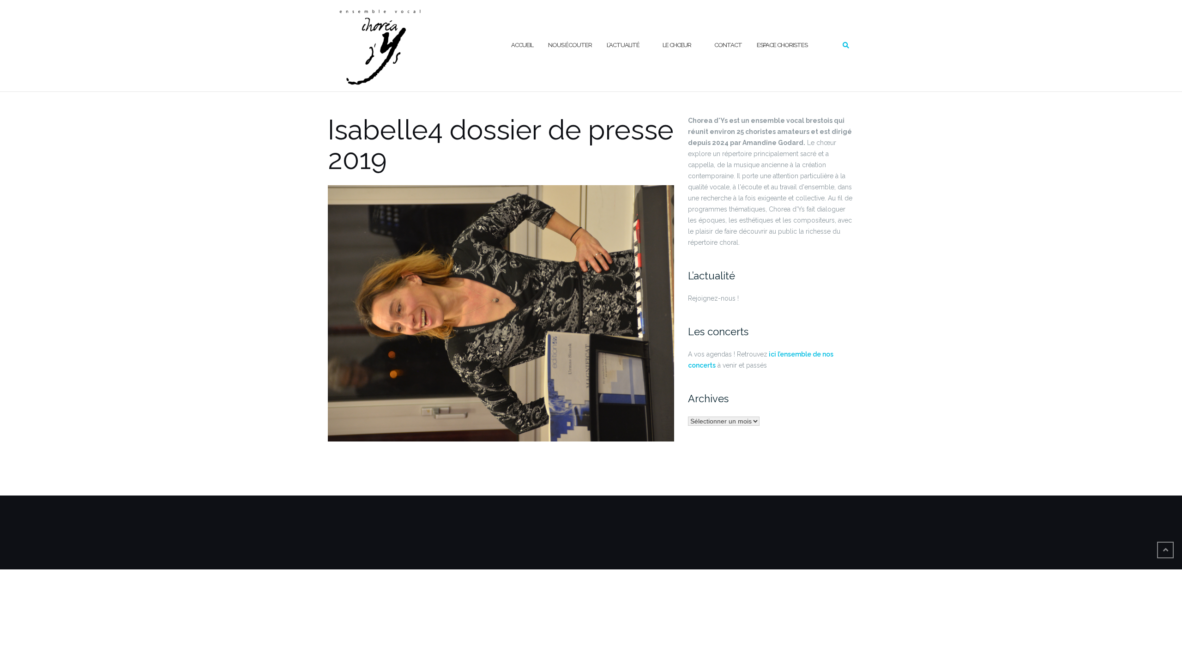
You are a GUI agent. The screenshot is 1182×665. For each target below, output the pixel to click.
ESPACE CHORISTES (782, 45)
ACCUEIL (522, 45)
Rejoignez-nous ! (713, 298)
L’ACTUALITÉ (623, 45)
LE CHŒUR (677, 45)
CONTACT (728, 45)
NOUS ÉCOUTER (570, 45)
